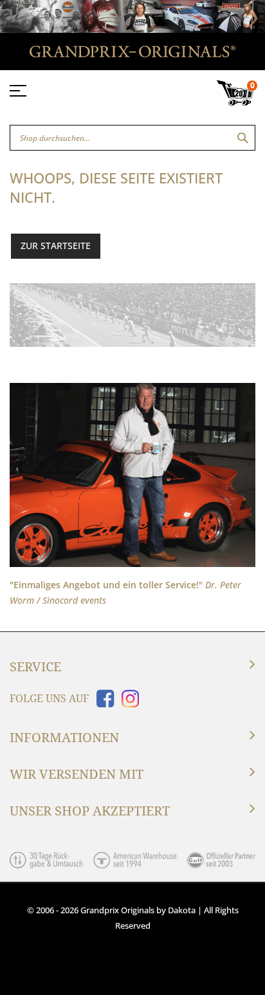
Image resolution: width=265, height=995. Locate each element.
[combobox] (132, 138)
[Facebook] (102, 702)
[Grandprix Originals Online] (132, 54)
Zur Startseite (56, 245)
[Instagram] (127, 702)
